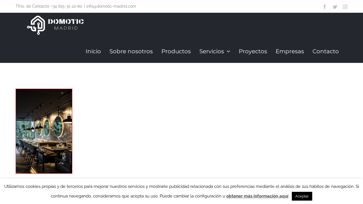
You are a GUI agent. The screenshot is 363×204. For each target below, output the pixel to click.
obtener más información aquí (257, 196)
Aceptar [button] (302, 196)
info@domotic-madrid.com (111, 6)
